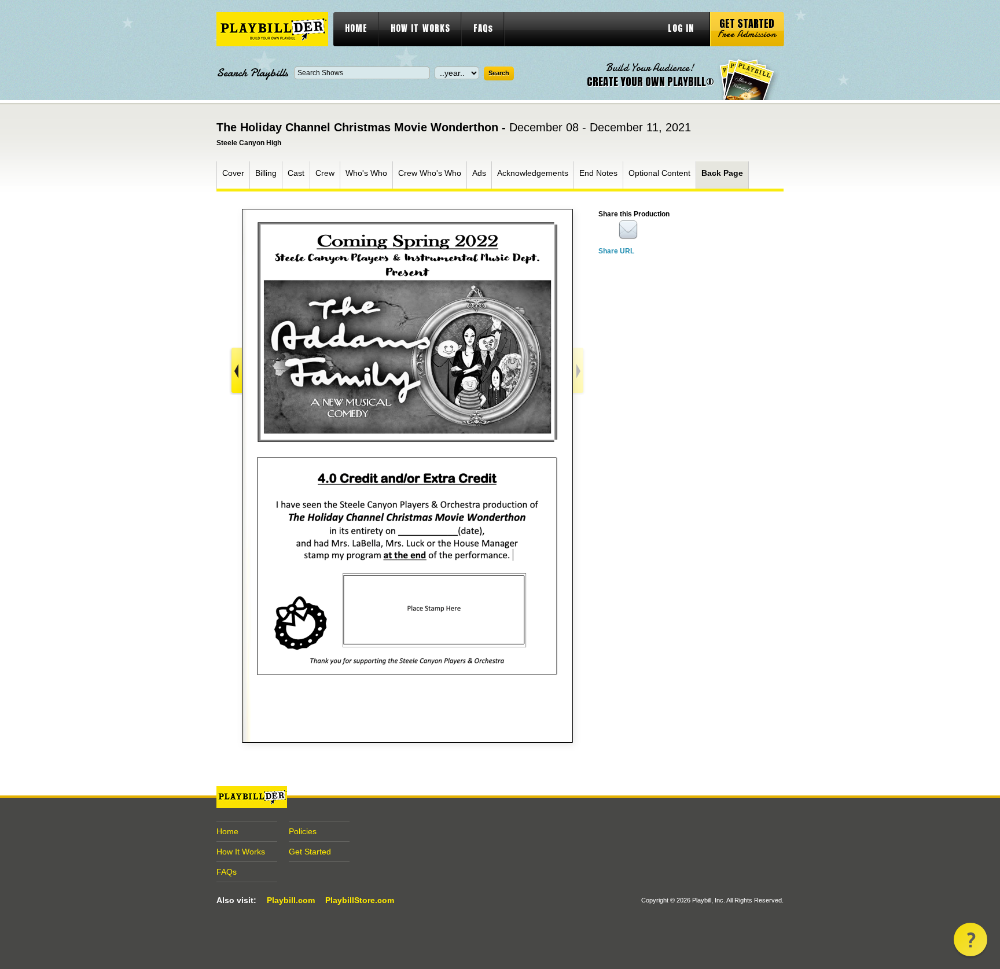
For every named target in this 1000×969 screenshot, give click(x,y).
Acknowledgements (532, 173)
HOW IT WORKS (420, 28)
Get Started (310, 851)
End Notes (598, 173)
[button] (970, 939)
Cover (233, 173)
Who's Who (366, 173)
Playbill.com (291, 900)
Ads (479, 173)
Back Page (722, 173)
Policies (303, 831)
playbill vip (272, 29)
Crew (324, 173)
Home (227, 831)
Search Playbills (252, 73)
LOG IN (681, 28)
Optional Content (659, 173)
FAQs (483, 28)
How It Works (240, 851)
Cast (296, 173)
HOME (356, 28)
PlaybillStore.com (359, 900)
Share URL (616, 251)
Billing (266, 173)
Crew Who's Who (429, 173)
